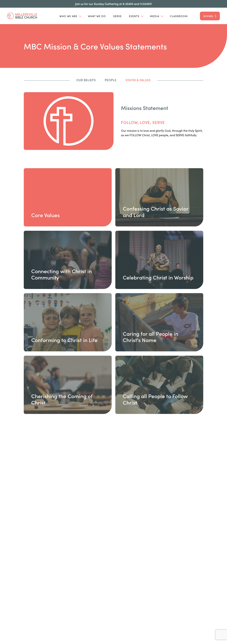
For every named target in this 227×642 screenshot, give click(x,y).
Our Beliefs (86, 80)
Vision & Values (138, 80)
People (110, 80)
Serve (117, 16)
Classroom (179, 16)
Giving (208, 16)
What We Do (97, 16)
